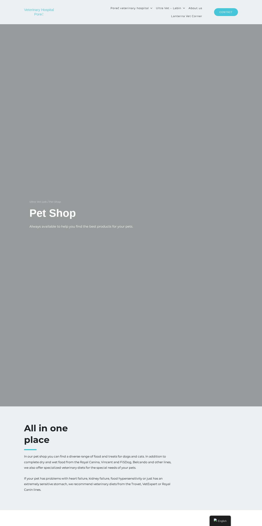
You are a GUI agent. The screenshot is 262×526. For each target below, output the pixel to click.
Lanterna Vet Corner (186, 16)
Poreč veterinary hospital (130, 8)
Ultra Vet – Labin (168, 8)
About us (195, 8)
